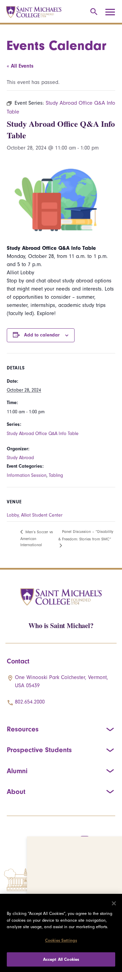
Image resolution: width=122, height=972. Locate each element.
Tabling (56, 475)
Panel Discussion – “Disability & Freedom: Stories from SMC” (85, 535)
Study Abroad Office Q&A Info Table (43, 433)
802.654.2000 (30, 702)
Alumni (17, 771)
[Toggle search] (92, 12)
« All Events (20, 66)
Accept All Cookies (61, 959)
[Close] (113, 903)
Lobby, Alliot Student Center (34, 515)
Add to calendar (42, 335)
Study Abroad (20, 458)
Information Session (26, 475)
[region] (61, 933)
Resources (23, 729)
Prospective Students (39, 750)
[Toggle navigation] (112, 12)
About (16, 791)
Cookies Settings (61, 940)
